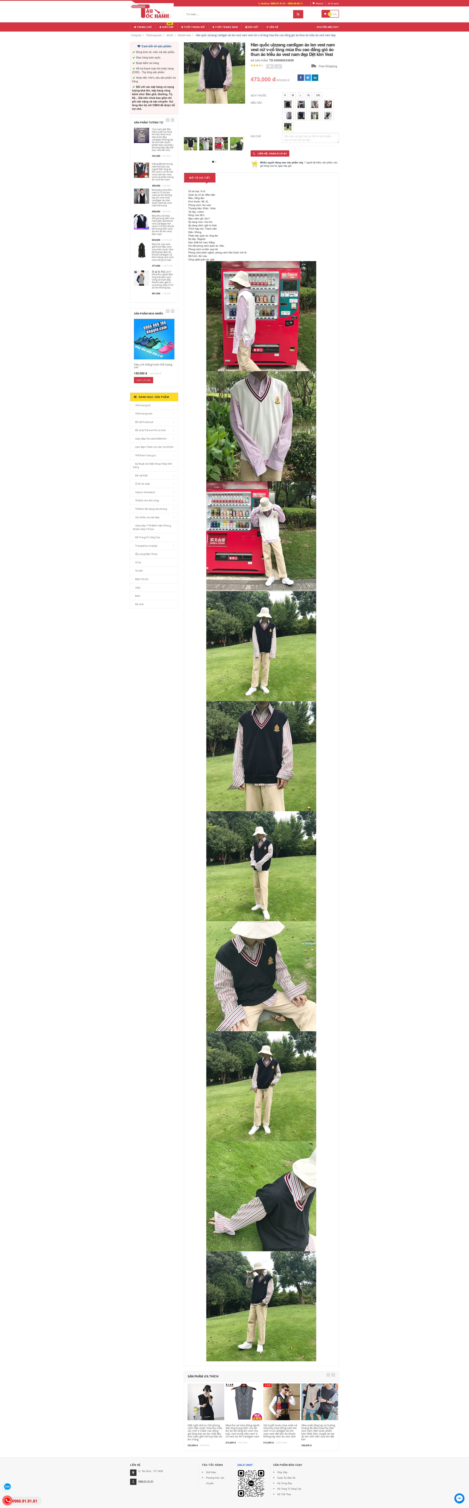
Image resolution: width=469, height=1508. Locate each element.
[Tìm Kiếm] (298, 14)
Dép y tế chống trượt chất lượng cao (153, 366)
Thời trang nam (154, 35)
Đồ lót (170, 35)
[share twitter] (308, 77)
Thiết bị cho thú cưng (147, 500)
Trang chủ (144, 27)
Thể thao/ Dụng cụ (145, 455)
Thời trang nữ (143, 405)
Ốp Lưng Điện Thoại (146, 554)
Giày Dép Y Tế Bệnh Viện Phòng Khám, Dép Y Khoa (152, 527)
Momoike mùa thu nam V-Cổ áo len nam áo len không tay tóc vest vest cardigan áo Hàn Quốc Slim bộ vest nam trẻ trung (162, 197)
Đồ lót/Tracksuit (144, 422)
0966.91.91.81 (145, 1481)
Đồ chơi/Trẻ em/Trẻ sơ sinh (150, 430)
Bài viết (253, 27)
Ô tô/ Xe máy (142, 483)
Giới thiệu (211, 1472)
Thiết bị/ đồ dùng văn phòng (151, 508)
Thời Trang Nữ (194, 27)
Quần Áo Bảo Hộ (286, 1477)
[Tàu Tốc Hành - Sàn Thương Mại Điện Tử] (152, 10)
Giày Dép (167, 26)
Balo (137, 595)
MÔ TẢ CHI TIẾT (199, 177)
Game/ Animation (145, 492)
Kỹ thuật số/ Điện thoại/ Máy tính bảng (152, 465)
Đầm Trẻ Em (141, 579)
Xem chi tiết (143, 380)
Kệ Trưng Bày (284, 1483)
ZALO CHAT (245, 1465)
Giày (138, 587)
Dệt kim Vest (184, 35)
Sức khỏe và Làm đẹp (147, 517)
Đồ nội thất (141, 475)
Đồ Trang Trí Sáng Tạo (147, 537)
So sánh (335, 3)
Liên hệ (273, 27)
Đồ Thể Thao (284, 1494)
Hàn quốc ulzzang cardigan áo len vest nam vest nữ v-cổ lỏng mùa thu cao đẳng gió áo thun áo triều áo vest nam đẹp (266, 35)
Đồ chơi (139, 604)
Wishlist (319, 3)
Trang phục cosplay (146, 545)
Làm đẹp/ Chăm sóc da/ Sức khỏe (154, 447)
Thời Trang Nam (226, 27)
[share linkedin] (315, 77)
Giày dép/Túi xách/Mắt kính (151, 438)
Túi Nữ (139, 570)
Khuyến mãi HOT (328, 27)
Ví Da (138, 562)
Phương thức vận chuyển (215, 1480)
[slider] (257, 65)
